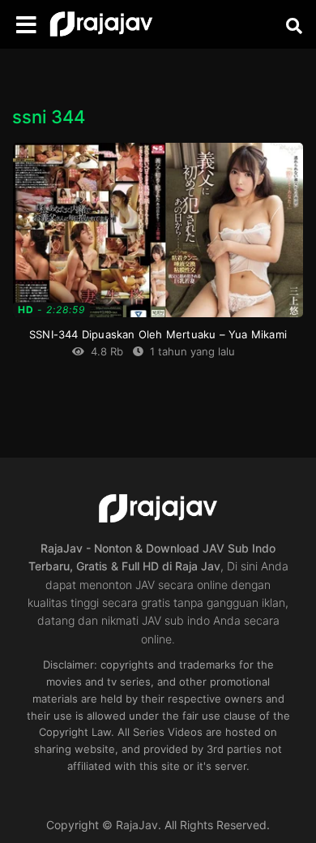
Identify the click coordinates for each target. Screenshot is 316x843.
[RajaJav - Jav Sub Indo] (101, 24)
